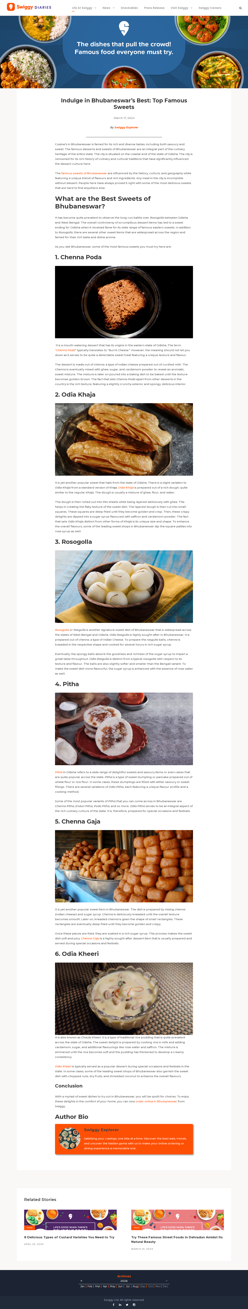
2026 (124, 1281)
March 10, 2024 (142, 1249)
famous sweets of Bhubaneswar (84, 173)
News (106, 8)
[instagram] (134, 1304)
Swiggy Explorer (126, 127)
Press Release (154, 8)
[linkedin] (120, 1304)
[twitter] (127, 1304)
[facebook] (113, 1304)
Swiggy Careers (210, 8)
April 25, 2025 (34, 1244)
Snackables (129, 8)
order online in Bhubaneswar (156, 1101)
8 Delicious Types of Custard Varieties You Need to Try (69, 1237)
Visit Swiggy (179, 8)
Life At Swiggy (82, 8)
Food (29, 1228)
